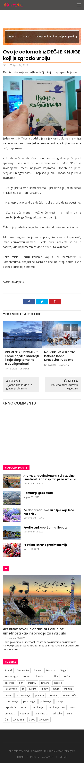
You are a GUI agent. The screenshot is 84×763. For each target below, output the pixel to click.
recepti (60, 701)
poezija (53, 695)
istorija (58, 682)
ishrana (45, 682)
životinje (44, 719)
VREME (63, 757)
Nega (63, 670)
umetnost (10, 713)
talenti (73, 707)
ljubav (44, 689)
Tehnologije (11, 676)
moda (56, 689)
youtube (24, 713)
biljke (55, 676)
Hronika (50, 670)
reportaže (10, 707)
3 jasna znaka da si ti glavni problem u (19, 386)
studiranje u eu (56, 707)
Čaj (6, 719)
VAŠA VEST (48, 757)
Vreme (26, 676)
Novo (26, 36)
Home (13, 36)
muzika (68, 689)
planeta (39, 695)
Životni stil (18, 719)
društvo (67, 676)
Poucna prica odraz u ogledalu (64, 386)
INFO (33, 757)
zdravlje (57, 713)
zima (69, 713)
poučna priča (69, 695)
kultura (32, 689)
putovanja (46, 701)
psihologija (29, 701)
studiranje (37, 707)
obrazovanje (23, 695)
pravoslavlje (11, 701)
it (23, 689)
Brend (8, 670)
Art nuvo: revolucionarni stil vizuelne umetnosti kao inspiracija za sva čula (34, 631)
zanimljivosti (41, 713)
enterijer (9, 682)
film (21, 682)
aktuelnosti (41, 676)
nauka (8, 695)
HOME (20, 757)
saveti (24, 707)
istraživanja (11, 689)
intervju (32, 682)
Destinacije (23, 670)
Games (37, 670)
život (32, 719)
